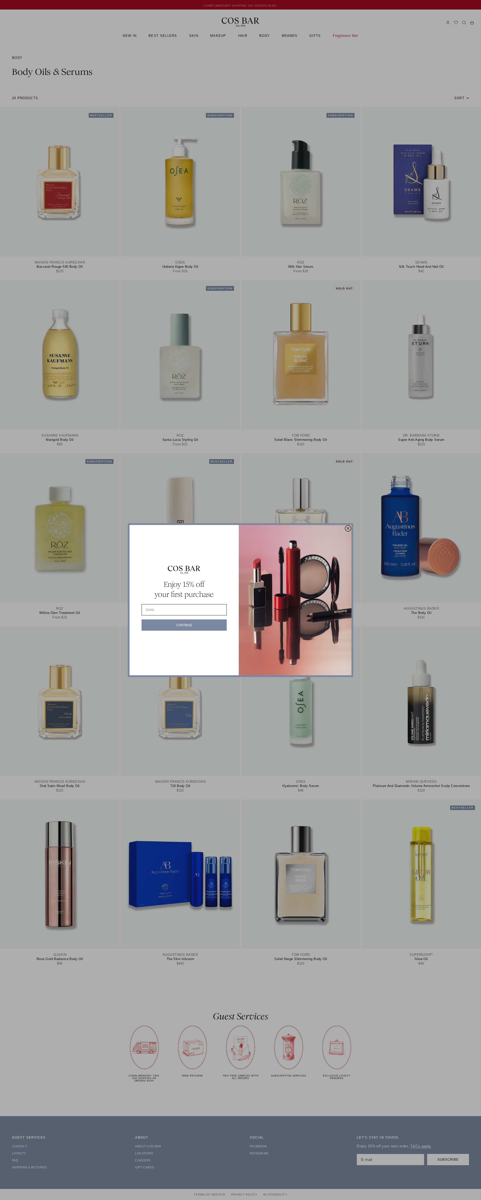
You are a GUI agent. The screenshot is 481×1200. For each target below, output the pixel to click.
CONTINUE (184, 625)
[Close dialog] (348, 528)
